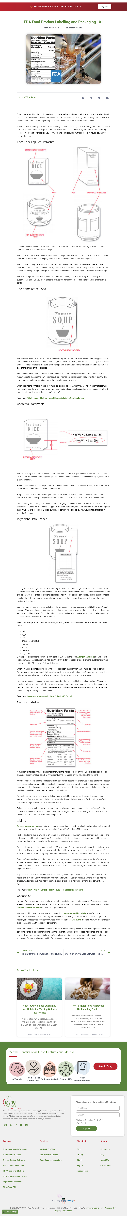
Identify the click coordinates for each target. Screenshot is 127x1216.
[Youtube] (21, 1125)
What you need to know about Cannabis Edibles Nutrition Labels (55, 398)
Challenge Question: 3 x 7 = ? (89, 1120)
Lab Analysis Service (49, 1155)
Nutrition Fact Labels (12, 1155)
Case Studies (106, 1165)
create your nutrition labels (74, 913)
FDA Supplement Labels (13, 1171)
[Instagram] (16, 1125)
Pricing (80, 1155)
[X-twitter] (10, 1125)
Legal (57, 1211)
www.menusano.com (94, 1208)
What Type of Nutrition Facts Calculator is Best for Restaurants (55, 890)
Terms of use (66, 1211)
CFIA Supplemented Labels (15, 1176)
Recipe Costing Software (14, 1160)
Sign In (80, 1160)
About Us (104, 1160)
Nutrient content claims (27, 826)
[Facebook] (5, 1125)
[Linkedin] (26, 1125)
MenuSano (76, 920)
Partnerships (82, 1171)
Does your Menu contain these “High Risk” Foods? (49, 696)
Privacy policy (110, 1208)
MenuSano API (9, 1187)
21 (79, 1123)
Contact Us (105, 1149)
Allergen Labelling (85, 657)
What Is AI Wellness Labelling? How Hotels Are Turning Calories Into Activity (39, 1009)
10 (85, 1123)
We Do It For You (47, 1149)
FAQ (102, 1155)
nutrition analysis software (29, 907)
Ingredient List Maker (12, 1182)
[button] (83, 98)
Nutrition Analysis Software (15, 1149)
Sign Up (80, 1165)
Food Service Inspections (51, 1160)
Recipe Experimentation (13, 1165)
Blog (79, 1149)
